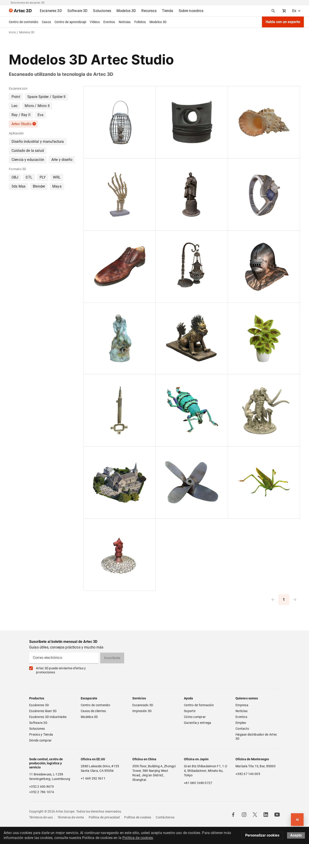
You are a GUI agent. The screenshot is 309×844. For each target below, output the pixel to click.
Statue (164, 164)
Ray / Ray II (21, 115)
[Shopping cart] (284, 10)
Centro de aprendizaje (70, 22)
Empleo (240, 723)
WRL (56, 177)
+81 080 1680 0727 (198, 783)
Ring (235, 164)
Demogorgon (241, 380)
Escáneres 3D (39, 705)
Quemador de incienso (175, 236)
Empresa (241, 705)
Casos (46, 22)
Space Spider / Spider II (46, 97)
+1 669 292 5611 (93, 778)
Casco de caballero (245, 236)
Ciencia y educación (28, 159)
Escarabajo (167, 380)
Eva (40, 115)
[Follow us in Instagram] (244, 814)
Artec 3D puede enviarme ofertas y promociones (61, 670)
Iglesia (92, 452)
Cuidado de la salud (28, 150)
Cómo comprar (195, 717)
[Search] (273, 10)
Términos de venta (70, 817)
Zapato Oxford (98, 236)
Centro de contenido (23, 22)
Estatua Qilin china (173, 308)
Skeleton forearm (99, 164)
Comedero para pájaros (104, 92)
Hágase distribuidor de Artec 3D (256, 736)
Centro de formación (199, 705)
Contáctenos (165, 817)
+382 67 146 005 (247, 774)
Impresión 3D (142, 711)
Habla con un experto (283, 22)
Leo (14, 106)
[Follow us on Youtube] (277, 814)
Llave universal (98, 380)
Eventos (109, 22)
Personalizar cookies (262, 835)
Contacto (242, 728)
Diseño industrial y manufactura (38, 141)
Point (16, 97)
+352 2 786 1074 (41, 792)
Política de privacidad (104, 817)
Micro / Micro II (37, 106)
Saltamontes (241, 452)
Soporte (189, 711)
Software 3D (38, 723)
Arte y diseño (61, 159)
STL (29, 177)
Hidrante (93, 524)
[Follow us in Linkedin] (266, 814)
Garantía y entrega (197, 723)
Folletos (140, 22)
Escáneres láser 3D (43, 711)
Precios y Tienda (41, 734)
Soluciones (37, 728)
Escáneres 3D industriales (48, 717)
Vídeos (95, 22)
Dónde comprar (40, 740)
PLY (43, 177)
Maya (57, 186)
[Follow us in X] (255, 814)
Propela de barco (171, 452)
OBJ (15, 177)
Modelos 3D (158, 22)
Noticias (125, 22)
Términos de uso (41, 817)
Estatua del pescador (102, 308)
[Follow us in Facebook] (233, 814)
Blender (39, 186)
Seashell (238, 92)
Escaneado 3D (142, 705)
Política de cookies (137, 817)
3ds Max (19, 186)
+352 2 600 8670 (41, 786)
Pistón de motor (171, 92)
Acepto (296, 835)
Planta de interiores (246, 308)
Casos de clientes (93, 711)
